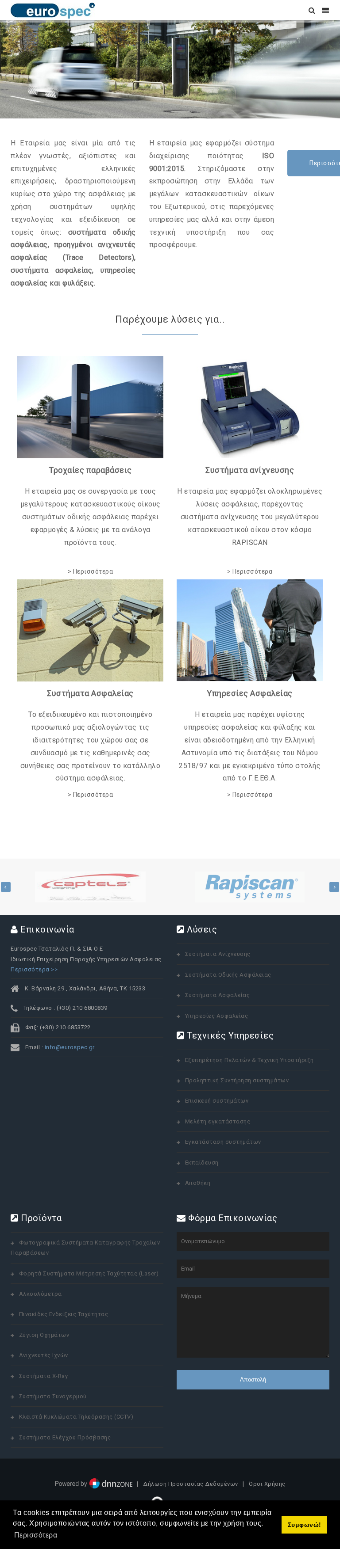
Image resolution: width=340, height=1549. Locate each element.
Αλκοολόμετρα (40, 1293)
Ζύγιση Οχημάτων (44, 1335)
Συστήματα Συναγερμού (53, 1396)
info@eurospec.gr (70, 1047)
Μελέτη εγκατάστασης (218, 1121)
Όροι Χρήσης (267, 1484)
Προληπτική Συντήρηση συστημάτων (237, 1080)
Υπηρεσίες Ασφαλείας (216, 1015)
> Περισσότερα (90, 571)
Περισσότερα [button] (36, 1535)
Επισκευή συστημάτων (217, 1100)
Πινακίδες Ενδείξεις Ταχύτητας (63, 1314)
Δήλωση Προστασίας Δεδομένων (190, 1484)
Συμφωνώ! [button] (304, 1524)
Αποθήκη (198, 1183)
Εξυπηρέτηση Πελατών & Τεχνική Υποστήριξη (249, 1060)
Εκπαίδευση (202, 1162)
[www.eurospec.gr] (53, 10)
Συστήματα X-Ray (43, 1376)
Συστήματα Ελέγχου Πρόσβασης (65, 1437)
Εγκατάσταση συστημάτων (223, 1141)
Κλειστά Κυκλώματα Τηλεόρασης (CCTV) (76, 1416)
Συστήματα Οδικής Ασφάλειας (228, 974)
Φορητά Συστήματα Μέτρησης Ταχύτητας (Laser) (89, 1273)
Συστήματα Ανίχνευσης (218, 954)
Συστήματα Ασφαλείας (217, 995)
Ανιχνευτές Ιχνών (43, 1355)
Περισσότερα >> (34, 969)
